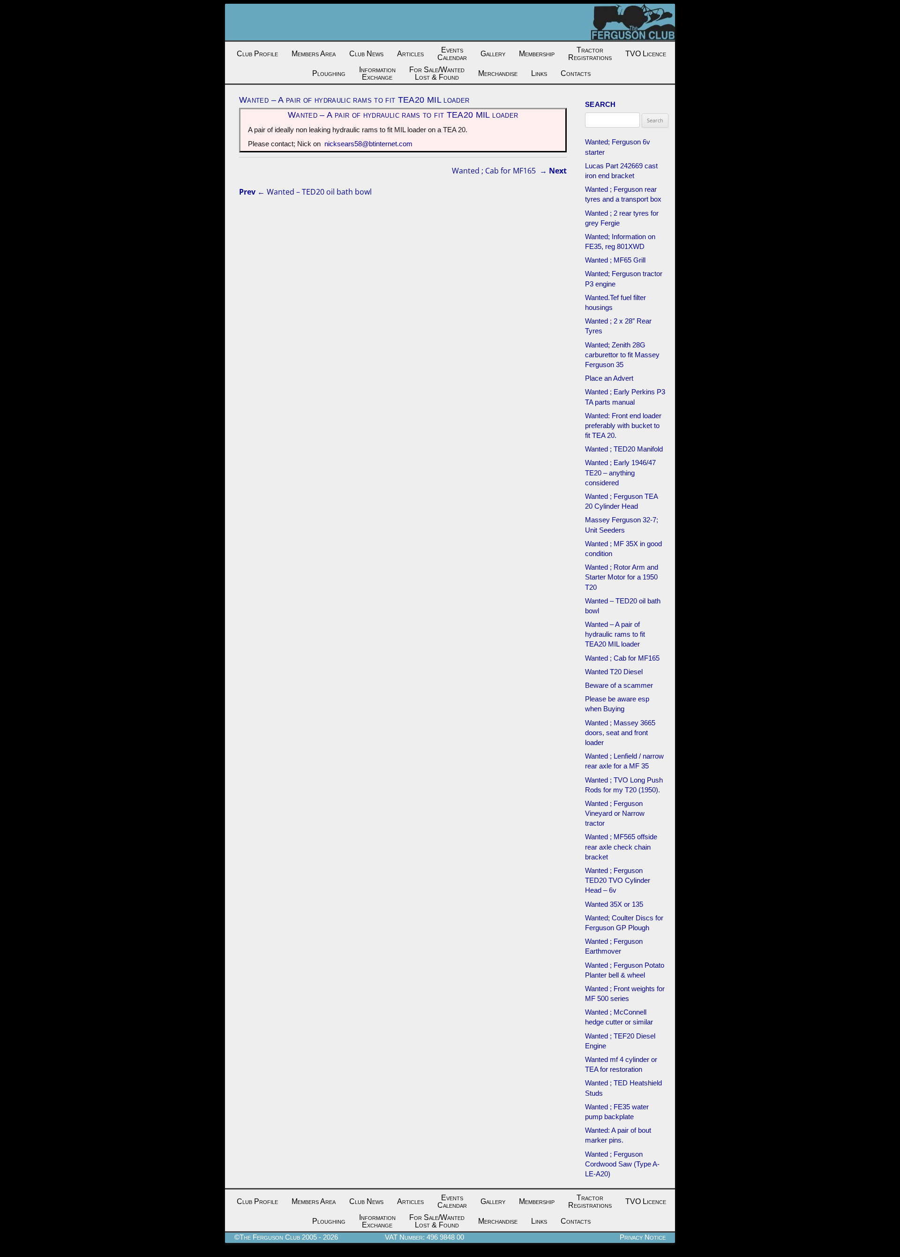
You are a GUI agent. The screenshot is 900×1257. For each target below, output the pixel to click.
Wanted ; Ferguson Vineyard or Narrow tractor (615, 813)
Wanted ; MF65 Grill (615, 260)
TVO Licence (645, 54)
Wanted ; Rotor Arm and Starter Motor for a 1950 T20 (621, 577)
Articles (410, 54)
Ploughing (328, 73)
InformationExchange (377, 73)
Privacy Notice (643, 1237)
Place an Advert (609, 378)
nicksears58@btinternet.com (368, 144)
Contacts (576, 73)
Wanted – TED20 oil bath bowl (305, 192)
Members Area (314, 54)
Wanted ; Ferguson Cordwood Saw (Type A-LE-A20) (622, 1164)
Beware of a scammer (619, 685)
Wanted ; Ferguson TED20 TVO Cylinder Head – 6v (617, 880)
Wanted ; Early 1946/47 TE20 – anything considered (620, 472)
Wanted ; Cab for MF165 (509, 171)
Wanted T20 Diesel (614, 672)
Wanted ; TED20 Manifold (624, 449)
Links (539, 73)
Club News (366, 54)
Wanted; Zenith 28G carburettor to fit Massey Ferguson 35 (622, 355)
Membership (537, 54)
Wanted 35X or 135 (614, 904)
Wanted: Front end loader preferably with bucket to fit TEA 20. (623, 425)
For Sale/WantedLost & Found (437, 73)
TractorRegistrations (590, 53)
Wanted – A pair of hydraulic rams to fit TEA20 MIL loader (615, 634)
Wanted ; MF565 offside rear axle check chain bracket (621, 846)
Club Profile (257, 54)
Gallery (492, 54)
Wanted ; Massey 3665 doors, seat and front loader (620, 732)
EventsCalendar (452, 53)
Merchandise (498, 73)
